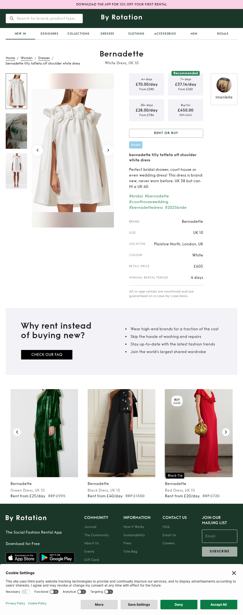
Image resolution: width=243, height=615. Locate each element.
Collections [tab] (78, 33)
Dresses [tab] (107, 33)
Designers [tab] (49, 33)
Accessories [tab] (165, 33)
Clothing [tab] (136, 33)
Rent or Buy (166, 133)
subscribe (219, 551)
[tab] (20, 33)
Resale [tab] (223, 33)
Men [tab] (194, 33)
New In (20, 33)
